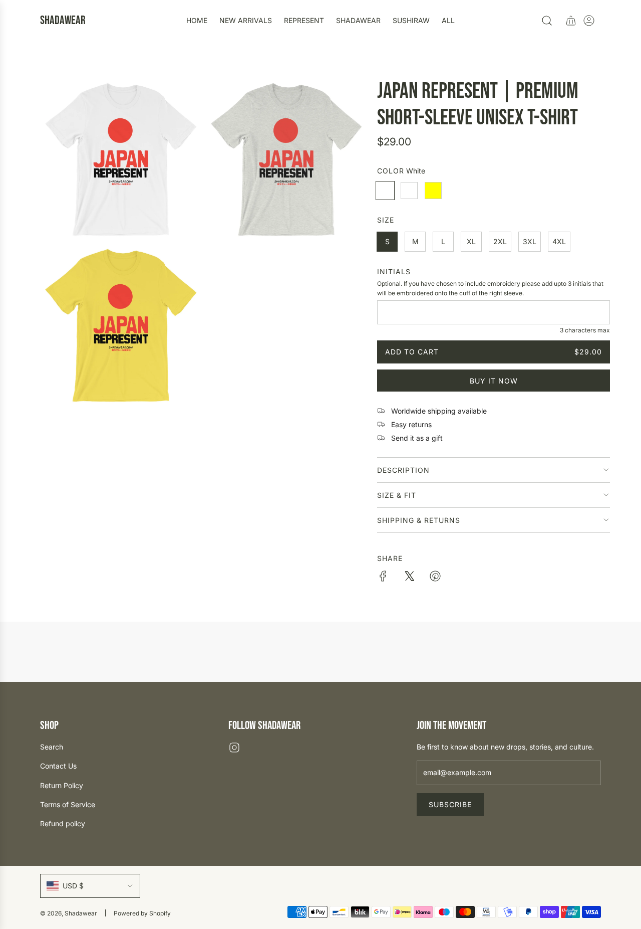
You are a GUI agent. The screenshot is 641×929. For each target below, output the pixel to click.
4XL (559, 241)
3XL (529, 241)
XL (471, 241)
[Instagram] (234, 747)
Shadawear (63, 21)
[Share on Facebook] (383, 577)
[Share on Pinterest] (435, 577)
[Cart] (571, 21)
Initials (394, 271)
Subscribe (450, 804)
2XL (500, 241)
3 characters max (585, 330)
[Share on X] (409, 577)
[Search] (547, 21)
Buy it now (494, 381)
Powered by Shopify (142, 913)
